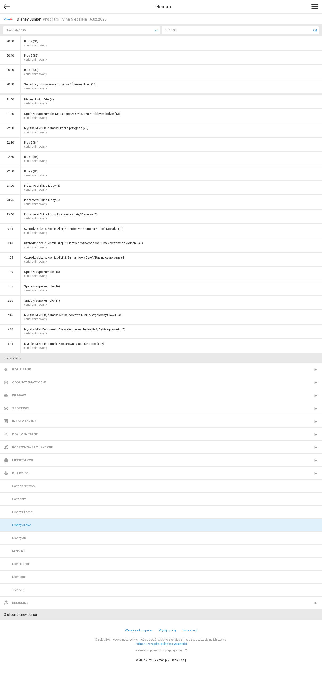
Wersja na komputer (138, 630)
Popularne (21, 369)
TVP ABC (18, 590)
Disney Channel (22, 512)
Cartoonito (19, 499)
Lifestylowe (23, 460)
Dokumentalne (25, 434)
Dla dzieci (20, 473)
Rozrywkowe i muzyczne (32, 447)
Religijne (20, 602)
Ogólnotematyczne (29, 382)
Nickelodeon (21, 564)
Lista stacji (190, 630)
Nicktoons (19, 577)
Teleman (162, 6)
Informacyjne (24, 421)
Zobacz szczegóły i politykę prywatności (161, 643)
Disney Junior (21, 525)
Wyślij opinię (167, 630)
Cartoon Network (23, 486)
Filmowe (19, 395)
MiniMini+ (18, 551)
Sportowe (20, 408)
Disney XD (19, 538)
